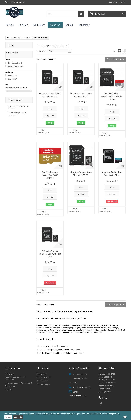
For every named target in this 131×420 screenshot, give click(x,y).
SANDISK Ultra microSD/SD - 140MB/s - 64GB (112, 96)
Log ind (121, 2)
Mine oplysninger (43, 384)
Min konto (42, 368)
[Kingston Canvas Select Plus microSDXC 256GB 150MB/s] (81, 77)
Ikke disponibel (15, 63)
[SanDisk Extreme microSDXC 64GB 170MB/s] (50, 155)
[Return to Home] (8, 37)
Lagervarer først (15, 66)
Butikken (23, 24)
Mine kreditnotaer (43, 377)
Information (15, 100)
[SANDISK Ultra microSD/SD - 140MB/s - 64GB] (112, 77)
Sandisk (12, 79)
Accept (8, 417)
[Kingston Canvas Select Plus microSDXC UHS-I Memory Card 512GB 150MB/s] (81, 155)
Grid (119, 53)
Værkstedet (39, 24)
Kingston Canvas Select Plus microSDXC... (50, 95)
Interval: (8, 88)
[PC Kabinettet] (24, 13)
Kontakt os (113, 2)
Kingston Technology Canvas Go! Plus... (112, 174)
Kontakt (69, 24)
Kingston (12, 75)
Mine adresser (42, 380)
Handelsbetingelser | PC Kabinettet (15, 378)
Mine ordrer (41, 374)
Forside (10, 24)
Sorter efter (41, 51)
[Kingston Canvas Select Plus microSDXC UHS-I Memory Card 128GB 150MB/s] (50, 77)
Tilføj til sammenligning (43, 131)
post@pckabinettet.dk (77, 395)
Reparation (84, 24)
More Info (18, 417)
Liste (124, 53)
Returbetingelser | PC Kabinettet (18, 383)
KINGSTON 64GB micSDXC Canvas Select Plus (50, 253)
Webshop (55, 24)
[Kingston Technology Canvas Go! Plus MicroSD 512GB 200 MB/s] (112, 155)
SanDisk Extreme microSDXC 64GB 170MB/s (50, 175)
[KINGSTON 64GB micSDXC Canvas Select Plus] (50, 234)
